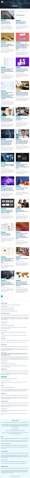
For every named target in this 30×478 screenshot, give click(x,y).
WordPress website (15, 359)
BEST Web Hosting (5, 313)
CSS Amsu (3, 338)
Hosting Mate (15, 420)
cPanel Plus (4, 369)
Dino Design (3, 24)
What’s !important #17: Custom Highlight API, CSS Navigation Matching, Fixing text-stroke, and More (22, 47)
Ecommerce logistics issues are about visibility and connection (7, 45)
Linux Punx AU (4, 401)
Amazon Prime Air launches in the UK (7, 309)
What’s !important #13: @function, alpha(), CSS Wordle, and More (7, 211)
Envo (2, 436)
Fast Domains (4, 451)
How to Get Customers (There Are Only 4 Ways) (9, 378)
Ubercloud (3, 393)
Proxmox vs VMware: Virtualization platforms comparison (15, 430)
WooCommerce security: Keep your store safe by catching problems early (22, 93)
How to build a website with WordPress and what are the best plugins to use (13, 461)
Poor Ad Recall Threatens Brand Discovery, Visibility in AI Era (7, 165)
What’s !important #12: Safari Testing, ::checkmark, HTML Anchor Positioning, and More (22, 236)
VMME (2, 385)
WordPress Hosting (4, 352)
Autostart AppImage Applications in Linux (8, 387)
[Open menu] (28, 1)
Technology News (3, 362)
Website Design (3, 20)
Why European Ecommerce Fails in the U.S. (22, 211)
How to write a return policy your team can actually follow (10, 304)
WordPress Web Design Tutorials (6, 443)
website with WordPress (8, 356)
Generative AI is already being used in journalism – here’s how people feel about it (14, 445)
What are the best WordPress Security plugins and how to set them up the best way (15, 315)
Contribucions (4, 466)
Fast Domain (3, 380)
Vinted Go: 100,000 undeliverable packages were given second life (7, 119)
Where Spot (4, 344)
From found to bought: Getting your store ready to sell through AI (22, 70)
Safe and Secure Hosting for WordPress (7, 325)
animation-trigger (4, 306)
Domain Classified (3, 330)
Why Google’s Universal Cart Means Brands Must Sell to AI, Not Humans (22, 142)
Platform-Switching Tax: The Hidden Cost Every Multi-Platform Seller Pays (7, 189)
